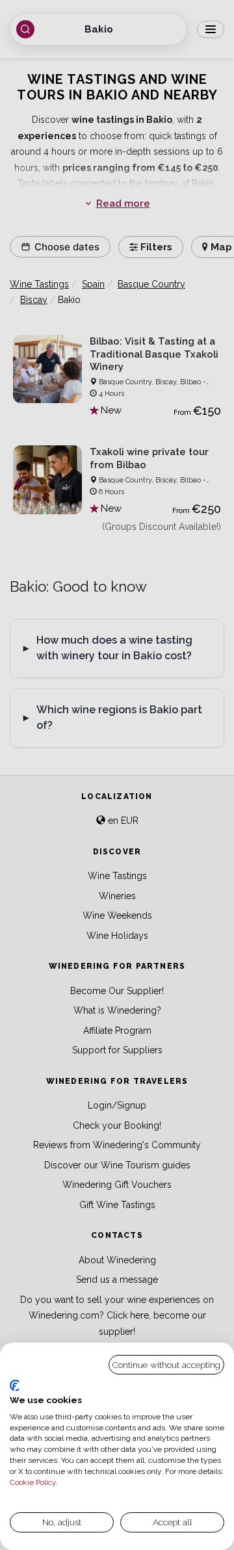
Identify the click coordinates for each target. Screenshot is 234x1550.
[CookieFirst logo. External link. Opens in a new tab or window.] (15, 1385)
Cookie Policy (33, 1482)
